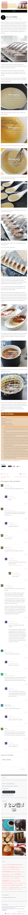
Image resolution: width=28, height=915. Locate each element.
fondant (5, 881)
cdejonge (6, 508)
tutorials (15, 888)
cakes (12, 867)
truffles (11, 889)
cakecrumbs (19, 18)
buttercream (6, 867)
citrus (18, 872)
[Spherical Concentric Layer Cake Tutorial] (8, 825)
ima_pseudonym (8, 585)
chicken (9, 869)
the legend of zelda (6, 888)
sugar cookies (21, 887)
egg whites (13, 878)
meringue (4, 885)
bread (22, 864)
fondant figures (13, 881)
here (20, 460)
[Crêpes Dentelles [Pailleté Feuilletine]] (8, 838)
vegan (18, 888)
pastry (4, 887)
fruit (19, 881)
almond (3, 864)
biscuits (18, 864)
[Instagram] (18, 806)
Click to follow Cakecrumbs (8, 791)
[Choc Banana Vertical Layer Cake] (20, 838)
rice (9, 887)
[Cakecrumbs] (14, 9)
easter (9, 878)
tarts (25, 887)
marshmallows (20, 883)
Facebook (5, 904)
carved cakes (22, 867)
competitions (11, 874)
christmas (14, 872)
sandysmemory (7, 547)
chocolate (6, 871)
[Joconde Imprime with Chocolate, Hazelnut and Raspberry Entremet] (20, 825)
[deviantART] (23, 806)
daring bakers (5, 878)
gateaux (10, 883)
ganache (5, 883)
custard (7, 473)
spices (17, 887)
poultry (7, 887)
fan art (17, 878)
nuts (21, 885)
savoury (12, 887)
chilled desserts (15, 869)
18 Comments (24, 473)
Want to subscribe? (8, 783)
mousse (9, 885)
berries (6, 864)
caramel (3, 473)
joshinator (6, 535)
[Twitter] (14, 806)
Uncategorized (13, 18)
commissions (5, 874)
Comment (23, 769)
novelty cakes (15, 885)
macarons (15, 883)
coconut (22, 871)
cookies (11, 876)
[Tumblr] (10, 806)
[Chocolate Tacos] (20, 850)
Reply (26, 492)
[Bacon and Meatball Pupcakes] (8, 850)
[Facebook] (5, 806)
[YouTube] (14, 811)
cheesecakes (5, 869)
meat (24, 883)
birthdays (12, 864)
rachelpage (6, 485)
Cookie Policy (4, 909)
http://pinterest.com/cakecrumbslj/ (15, 565)
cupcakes (17, 876)
